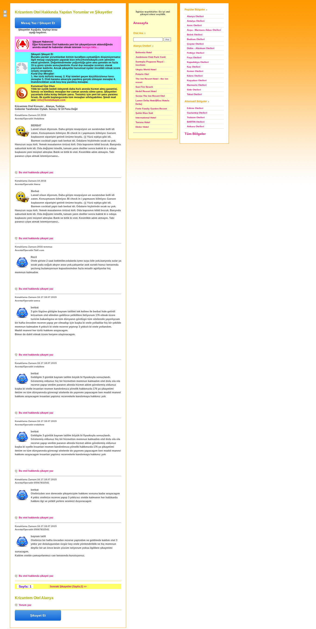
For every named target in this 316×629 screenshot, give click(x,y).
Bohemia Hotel (144, 52)
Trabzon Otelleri (196, 117)
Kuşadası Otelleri (197, 80)
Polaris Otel (142, 74)
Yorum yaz (25, 605)
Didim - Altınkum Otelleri (200, 48)
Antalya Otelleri (195, 21)
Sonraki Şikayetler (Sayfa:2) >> (68, 586)
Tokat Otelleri (194, 94)
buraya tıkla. (90, 47)
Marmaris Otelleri (197, 85)
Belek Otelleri (194, 34)
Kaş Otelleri (193, 66)
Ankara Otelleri (195, 126)
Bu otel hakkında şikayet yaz (36, 172)
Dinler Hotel (142, 127)
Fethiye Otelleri (195, 53)
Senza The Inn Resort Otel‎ (150, 96)
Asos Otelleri (194, 25)
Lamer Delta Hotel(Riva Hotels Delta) (152, 102)
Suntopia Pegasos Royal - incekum (150, 63)
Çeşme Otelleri (195, 44)
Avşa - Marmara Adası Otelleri (204, 30)
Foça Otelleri (194, 57)
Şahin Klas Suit (144, 113)
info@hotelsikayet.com (51, 100)
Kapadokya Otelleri (198, 62)
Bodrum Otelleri (196, 39)
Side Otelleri (194, 89)
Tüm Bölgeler (195, 134)
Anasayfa (140, 23)
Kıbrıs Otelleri (195, 75)
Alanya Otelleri (195, 16)
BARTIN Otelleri (195, 122)
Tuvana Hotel (143, 122)
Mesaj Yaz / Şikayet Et (38, 23)
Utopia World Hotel (146, 69)
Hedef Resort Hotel (146, 91)
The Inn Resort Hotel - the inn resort (152, 80)
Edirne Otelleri (195, 108)
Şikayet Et (38, 615)
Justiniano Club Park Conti (151, 57)
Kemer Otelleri (195, 71)
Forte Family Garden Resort (151, 108)
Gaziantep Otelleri (197, 113)
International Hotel (146, 117)
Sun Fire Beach (144, 87)
